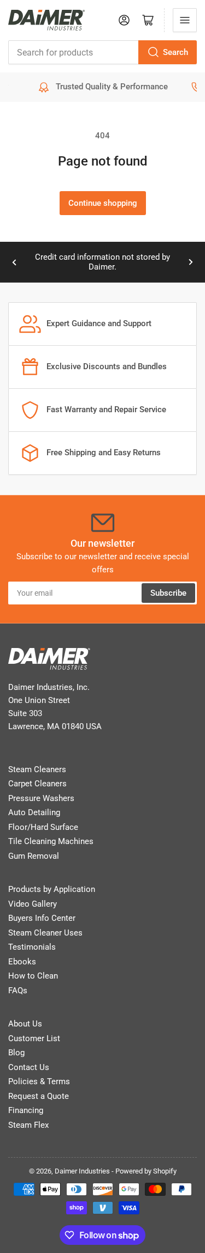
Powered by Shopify (146, 1171)
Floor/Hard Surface (43, 827)
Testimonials (32, 947)
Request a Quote (38, 1096)
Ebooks (22, 962)
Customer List (34, 1038)
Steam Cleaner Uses (45, 933)
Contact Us (28, 1067)
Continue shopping (102, 203)
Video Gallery (32, 904)
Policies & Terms (39, 1081)
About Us (25, 1024)
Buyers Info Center (41, 918)
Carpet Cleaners (37, 784)
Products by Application (51, 889)
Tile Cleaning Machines (50, 841)
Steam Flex (28, 1125)
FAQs (17, 990)
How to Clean (33, 976)
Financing (25, 1110)
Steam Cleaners (37, 769)
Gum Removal (33, 856)
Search (175, 52)
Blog (16, 1053)
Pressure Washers (41, 798)
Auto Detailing (34, 812)
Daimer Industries (82, 1171)
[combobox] (102, 52)
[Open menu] (185, 20)
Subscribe (168, 593)
